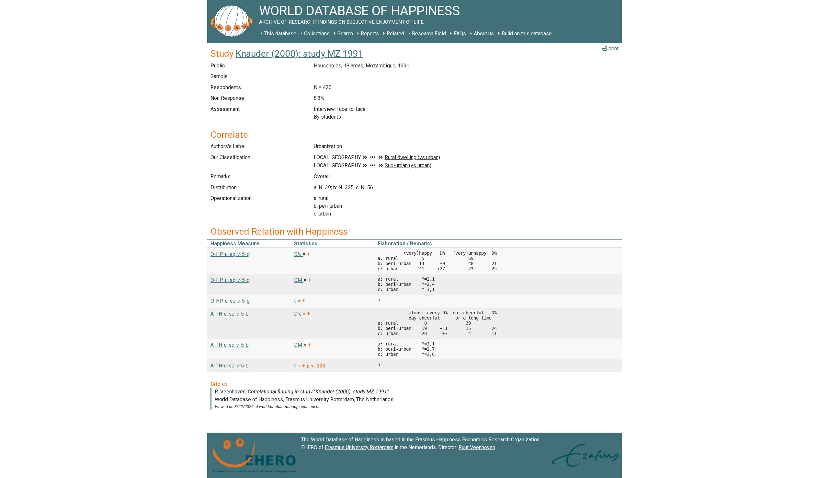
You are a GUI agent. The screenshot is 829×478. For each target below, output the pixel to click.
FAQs (460, 33)
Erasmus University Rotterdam (359, 447)
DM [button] (298, 280)
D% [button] (298, 254)
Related (395, 33)
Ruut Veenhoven (477, 447)
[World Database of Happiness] (233, 21)
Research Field (429, 33)
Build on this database (527, 33)
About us (484, 33)
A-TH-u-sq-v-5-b (229, 314)
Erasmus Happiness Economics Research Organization (477, 440)
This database (280, 33)
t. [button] (296, 301)
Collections (317, 33)
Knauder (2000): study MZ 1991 (299, 53)
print (613, 48)
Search (345, 33)
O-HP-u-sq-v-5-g (230, 254)
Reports (370, 33)
